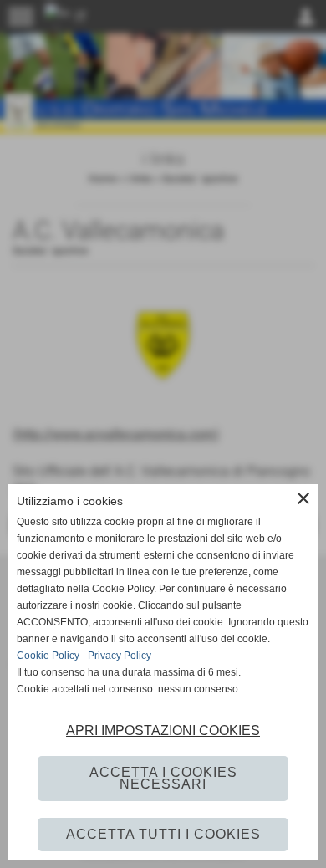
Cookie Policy (48, 655)
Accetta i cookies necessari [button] (163, 778)
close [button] (303, 498)
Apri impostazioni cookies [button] (163, 730)
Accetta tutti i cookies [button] (163, 834)
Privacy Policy (119, 655)
